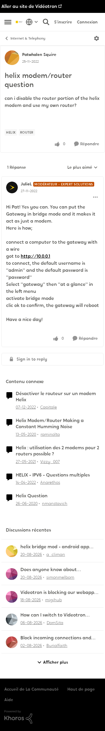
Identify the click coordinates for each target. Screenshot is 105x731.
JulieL (26, 184)
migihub (53, 599)
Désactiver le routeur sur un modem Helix (56, 397)
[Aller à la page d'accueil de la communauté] (19, 22)
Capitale (48, 407)
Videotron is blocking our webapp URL (57, 593)
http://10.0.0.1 (35, 256)
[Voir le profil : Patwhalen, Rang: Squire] (12, 57)
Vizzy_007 (50, 461)
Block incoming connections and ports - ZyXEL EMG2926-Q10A (55, 638)
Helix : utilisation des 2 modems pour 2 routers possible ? (57, 451)
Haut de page (81, 689)
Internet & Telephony (27, 38)
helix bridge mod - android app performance (54, 547)
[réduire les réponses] (52, 179)
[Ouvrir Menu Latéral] (7, 22)
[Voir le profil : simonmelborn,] (12, 574)
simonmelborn (60, 577)
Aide (8, 699)
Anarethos (50, 482)
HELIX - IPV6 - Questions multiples (53, 475)
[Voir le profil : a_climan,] (12, 551)
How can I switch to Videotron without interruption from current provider (58, 615)
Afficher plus (55, 662)
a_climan (55, 554)
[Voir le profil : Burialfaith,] (12, 642)
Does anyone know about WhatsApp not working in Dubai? (56, 570)
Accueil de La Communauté (31, 689)
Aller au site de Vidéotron (29, 6)
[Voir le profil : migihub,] (12, 597)
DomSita (55, 622)
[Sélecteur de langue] (32, 22)
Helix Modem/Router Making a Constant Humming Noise (50, 424)
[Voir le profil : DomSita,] (12, 619)
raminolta (50, 434)
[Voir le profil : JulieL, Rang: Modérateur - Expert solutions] (12, 187)
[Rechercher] (46, 21)
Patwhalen (32, 54)
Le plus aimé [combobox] (82, 167)
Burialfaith (56, 645)
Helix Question (32, 496)
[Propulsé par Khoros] (52, 717)
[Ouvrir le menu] (96, 38)
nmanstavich (54, 503)
